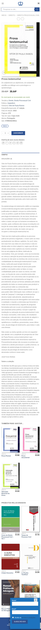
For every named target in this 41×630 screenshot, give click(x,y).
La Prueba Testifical (24, 573)
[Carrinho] (39, 3)
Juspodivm (11, 103)
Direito (12, 15)
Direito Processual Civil (28, 15)
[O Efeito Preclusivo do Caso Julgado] (30, 592)
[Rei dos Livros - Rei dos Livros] (20, 3)
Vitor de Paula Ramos (16, 105)
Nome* (14, 600)
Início (4, 15)
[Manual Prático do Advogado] (10, 592)
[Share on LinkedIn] (21, 143)
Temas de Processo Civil (26, 536)
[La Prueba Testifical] (30, 557)
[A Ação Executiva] (10, 557)
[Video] (4, 73)
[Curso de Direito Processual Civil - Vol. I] (10, 519)
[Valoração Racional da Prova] (10, 475)
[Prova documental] (30, 439)
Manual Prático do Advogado (6, 609)
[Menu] (2, 3)
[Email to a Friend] (14, 143)
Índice (5, 126)
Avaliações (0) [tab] (6, 159)
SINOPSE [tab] (4, 154)
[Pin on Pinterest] (17, 143)
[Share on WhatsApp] (3, 143)
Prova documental (25, 456)
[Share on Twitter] (10, 143)
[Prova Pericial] (10, 439)
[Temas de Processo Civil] (30, 519)
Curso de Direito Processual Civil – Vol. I (7, 536)
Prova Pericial (6, 456)
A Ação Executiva (7, 573)
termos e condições (28, 617)
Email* (14, 609)
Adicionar (18, 133)
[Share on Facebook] (7, 143)
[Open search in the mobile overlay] (20, 9)
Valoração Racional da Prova (5, 493)
